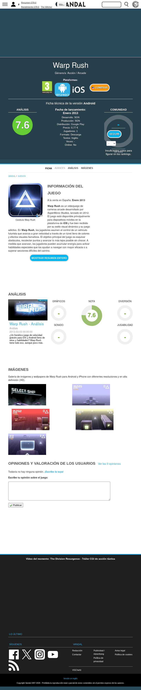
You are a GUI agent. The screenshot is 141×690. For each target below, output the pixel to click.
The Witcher (46, 7)
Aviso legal (120, 650)
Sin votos (118, 151)
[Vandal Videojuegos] (70, 4)
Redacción (77, 650)
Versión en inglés (70, 678)
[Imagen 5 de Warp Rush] (91, 394)
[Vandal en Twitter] (26, 654)
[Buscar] (126, 4)
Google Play (77, 124)
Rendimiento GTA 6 (30, 7)
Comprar (101, 87)
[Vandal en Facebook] (13, 654)
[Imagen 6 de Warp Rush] (31, 419)
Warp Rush (70, 65)
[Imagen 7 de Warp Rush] (27, 394)
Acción (71, 73)
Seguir (114, 134)
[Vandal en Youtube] (52, 654)
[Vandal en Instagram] (39, 654)
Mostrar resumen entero (49, 258)
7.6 (22, 125)
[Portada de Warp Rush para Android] (25, 200)
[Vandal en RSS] (13, 665)
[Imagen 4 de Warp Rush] (94, 419)
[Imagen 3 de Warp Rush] (27, 444)
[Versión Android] (62, 89)
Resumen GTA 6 (28, 3)
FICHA (48, 168)
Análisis (73, 168)
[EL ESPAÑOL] (135, 4)
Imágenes (87, 168)
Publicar (17, 505)
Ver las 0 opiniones (109, 463)
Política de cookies (123, 654)
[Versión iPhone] (78, 89)
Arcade (82, 73)
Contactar (76, 654)
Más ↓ (61, 4)
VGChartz (76, 670)
